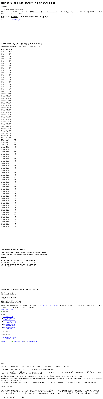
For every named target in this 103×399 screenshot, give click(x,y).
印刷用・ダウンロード (9, 320)
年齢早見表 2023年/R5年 (9, 327)
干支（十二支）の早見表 (9, 321)
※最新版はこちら (15, 20)
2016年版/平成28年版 (8, 338)
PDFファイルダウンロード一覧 (51, 305)
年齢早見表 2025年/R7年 (9, 324)
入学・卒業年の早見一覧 (9, 323)
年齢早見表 (9, 325)
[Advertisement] (12, 31)
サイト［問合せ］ (7, 328)
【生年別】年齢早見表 (9, 318)
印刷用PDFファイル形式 (9, 337)
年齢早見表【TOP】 (8, 317)
